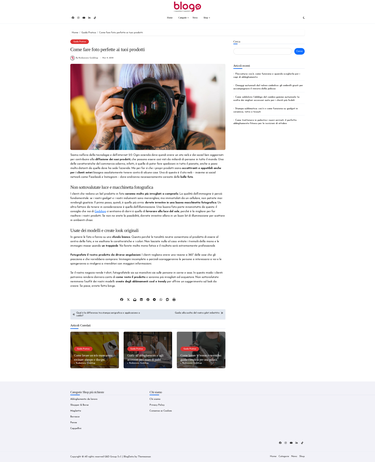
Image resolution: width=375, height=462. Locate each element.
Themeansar (144, 457)
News (195, 17)
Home (169, 17)
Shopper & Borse (79, 405)
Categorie (182, 17)
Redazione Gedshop (85, 363)
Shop (205, 17)
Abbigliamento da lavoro (84, 399)
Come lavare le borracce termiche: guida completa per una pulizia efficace (200, 359)
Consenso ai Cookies (161, 411)
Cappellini (75, 428)
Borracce (75, 417)
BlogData (129, 457)
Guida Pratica (79, 42)
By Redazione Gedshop (87, 58)
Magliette (75, 411)
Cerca (236, 41)
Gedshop (100, 211)
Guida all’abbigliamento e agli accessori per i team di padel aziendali (145, 359)
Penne (73, 422)
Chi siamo (155, 399)
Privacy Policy (157, 405)
